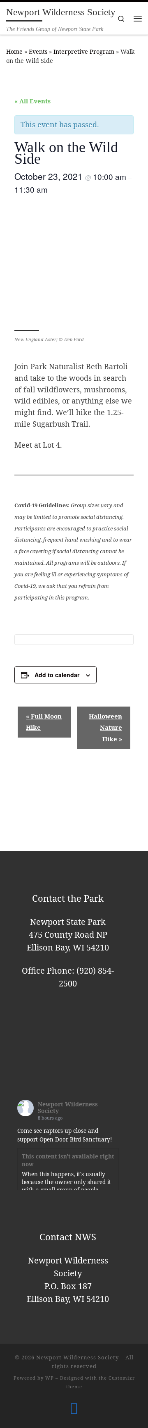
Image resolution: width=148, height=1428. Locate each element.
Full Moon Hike (44, 722)
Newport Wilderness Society (68, 1107)
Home (14, 51)
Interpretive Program (83, 51)
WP (49, 1378)
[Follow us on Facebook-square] (74, 1408)
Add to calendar (57, 675)
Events (38, 51)
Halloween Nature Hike (105, 727)
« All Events (32, 101)
